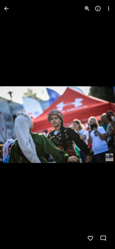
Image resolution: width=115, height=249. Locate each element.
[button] (14, 124)
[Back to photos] (6, 8)
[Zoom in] (87, 8)
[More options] (108, 8)
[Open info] (98, 8)
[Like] (90, 238)
